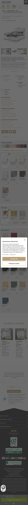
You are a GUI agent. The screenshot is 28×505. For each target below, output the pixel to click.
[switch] (3, 490)
